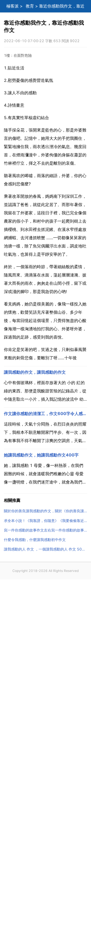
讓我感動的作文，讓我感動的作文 (35, 372)
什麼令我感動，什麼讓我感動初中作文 (35, 539)
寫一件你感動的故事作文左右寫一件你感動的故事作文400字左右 (45, 530)
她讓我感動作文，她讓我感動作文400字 (41, 455)
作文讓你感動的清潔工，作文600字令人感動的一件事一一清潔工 (45, 413)
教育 (30, 6)
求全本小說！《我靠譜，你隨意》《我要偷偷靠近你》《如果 (45, 520)
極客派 (12, 6)
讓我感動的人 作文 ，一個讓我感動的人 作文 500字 (45, 549)
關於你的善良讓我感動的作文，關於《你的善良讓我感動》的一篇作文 (45, 511)
